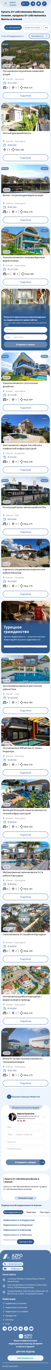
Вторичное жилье (32, 27)
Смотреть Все (25, 1241)
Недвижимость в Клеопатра (17, 1244)
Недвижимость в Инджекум (18, 1225)
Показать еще (25, 1198)
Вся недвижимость (13, 1212)
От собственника (13, 27)
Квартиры (31, 1212)
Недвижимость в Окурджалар (19, 1220)
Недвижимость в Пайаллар (17, 1235)
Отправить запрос (25, 344)
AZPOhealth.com (25, 1358)
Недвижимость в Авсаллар (17, 1230)
